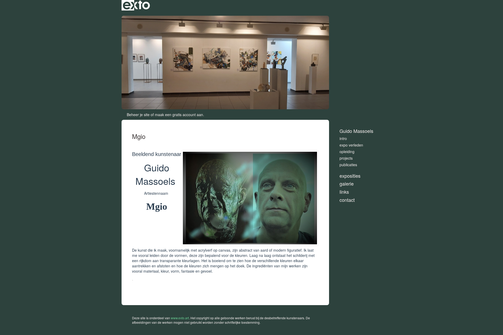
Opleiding (347, 151)
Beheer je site (138, 114)
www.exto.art (180, 318)
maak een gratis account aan (179, 114)
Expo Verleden (351, 145)
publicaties (348, 164)
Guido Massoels (356, 131)
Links (344, 191)
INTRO (343, 138)
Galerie (347, 183)
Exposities (350, 175)
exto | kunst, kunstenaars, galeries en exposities (136, 5)
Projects (346, 158)
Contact (347, 200)
